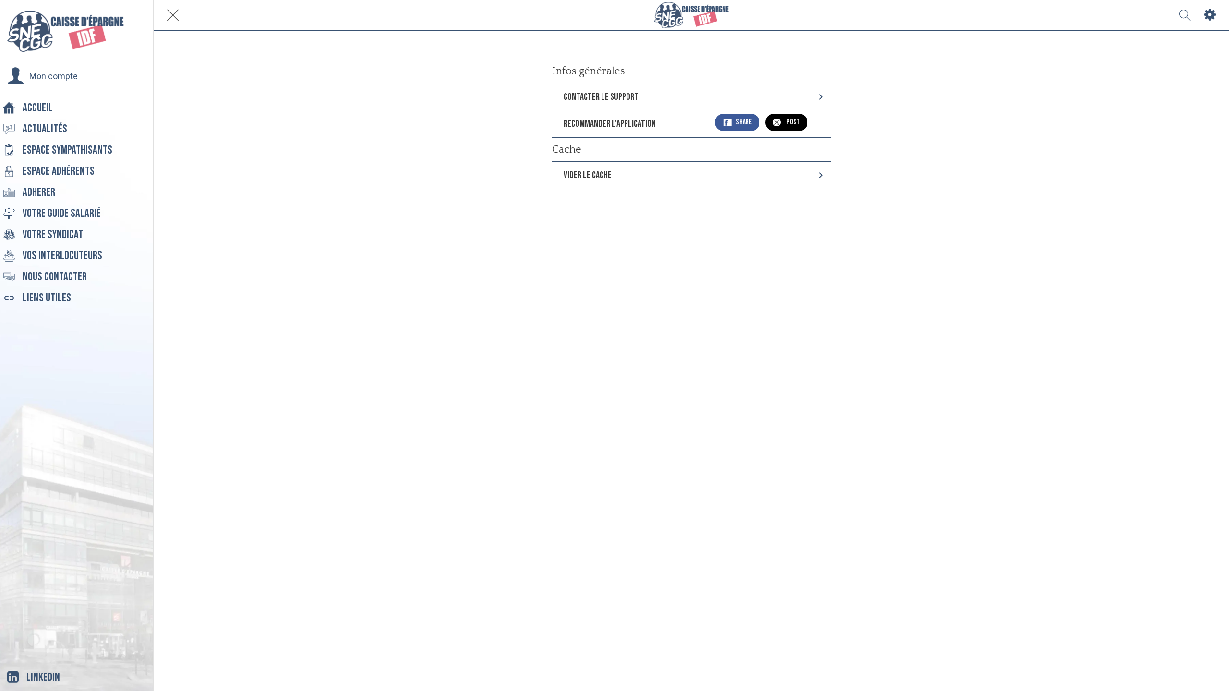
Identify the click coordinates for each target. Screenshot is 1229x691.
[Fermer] (173, 15)
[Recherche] (1184, 15)
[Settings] (1209, 15)
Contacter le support (601, 97)
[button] (42, 76)
